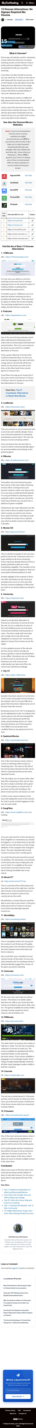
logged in (15, 1268)
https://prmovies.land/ (14, 1021)
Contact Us (22, 1413)
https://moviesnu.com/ (15, 975)
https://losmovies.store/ (15, 407)
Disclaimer (27, 1410)
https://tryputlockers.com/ (16, 315)
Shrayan (10, 19)
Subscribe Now (17, 1396)
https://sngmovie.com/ (15, 598)
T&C (19, 1410)
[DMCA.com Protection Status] (18, 1419)
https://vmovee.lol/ (15, 221)
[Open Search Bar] (22, 3)
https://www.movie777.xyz (15, 881)
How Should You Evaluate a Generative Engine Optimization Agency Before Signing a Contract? (18, 1313)
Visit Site (28, 175)
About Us (13, 1413)
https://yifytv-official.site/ (16, 675)
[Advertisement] (18, 1348)
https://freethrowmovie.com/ (17, 460)
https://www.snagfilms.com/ (17, 812)
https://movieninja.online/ (16, 919)
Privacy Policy (10, 1410)
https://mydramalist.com (14, 1075)
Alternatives (19, 19)
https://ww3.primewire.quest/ (17, 1115)
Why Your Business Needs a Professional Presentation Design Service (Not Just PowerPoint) (17, 1303)
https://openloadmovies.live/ (17, 740)
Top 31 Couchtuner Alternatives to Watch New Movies (17, 393)
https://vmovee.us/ (15, 225)
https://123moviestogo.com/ (17, 257)
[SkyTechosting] (10, 3)
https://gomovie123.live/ (15, 532)
